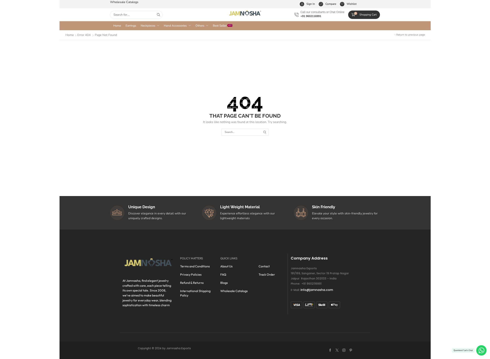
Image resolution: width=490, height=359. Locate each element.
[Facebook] (330, 350)
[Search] (158, 15)
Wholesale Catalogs (124, 2)
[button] (364, 15)
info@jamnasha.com (317, 290)
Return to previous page (410, 35)
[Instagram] (343, 350)
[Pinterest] (350, 350)
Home (69, 35)
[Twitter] (337, 350)
